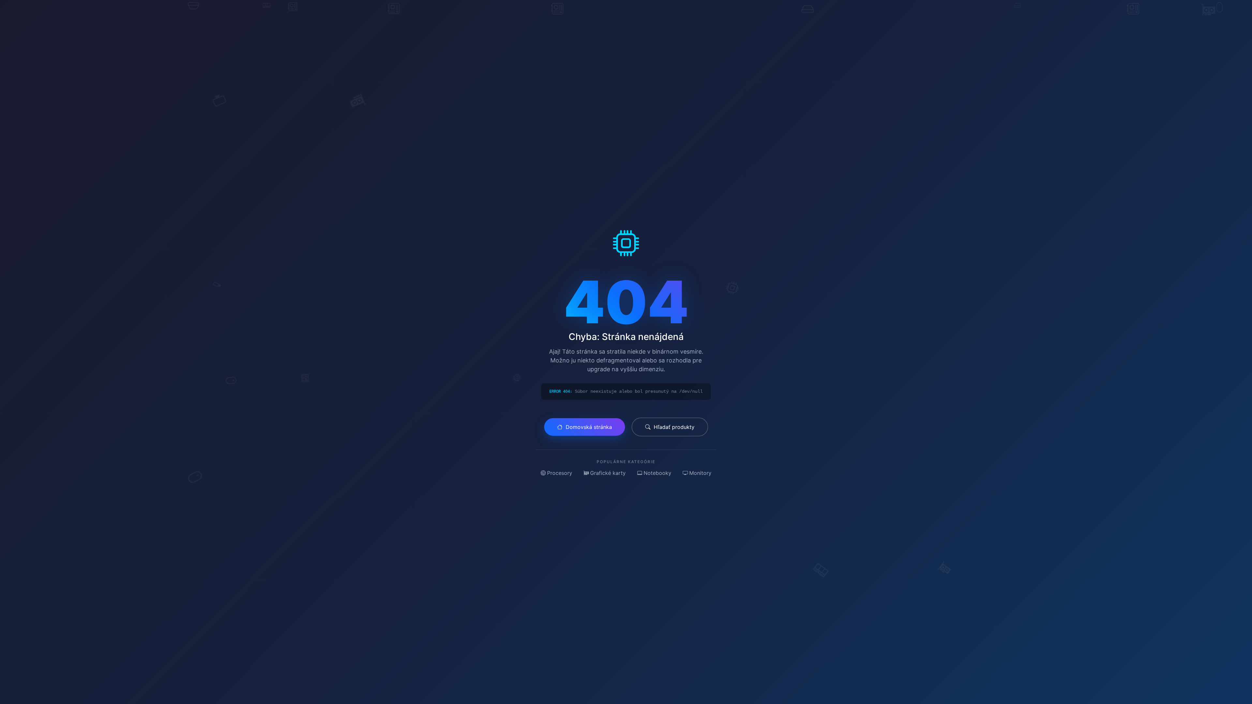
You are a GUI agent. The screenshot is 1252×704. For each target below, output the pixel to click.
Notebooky (657, 473)
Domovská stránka (589, 427)
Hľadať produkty (674, 427)
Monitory (700, 473)
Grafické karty (608, 473)
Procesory (559, 473)
